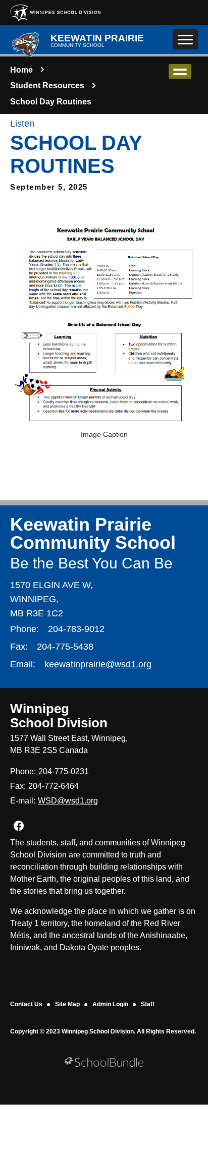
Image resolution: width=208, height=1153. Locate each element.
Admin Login (110, 1004)
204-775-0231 (63, 771)
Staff (147, 1004)
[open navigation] (185, 39)
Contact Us (26, 1004)
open (180, 71)
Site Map (67, 1004)
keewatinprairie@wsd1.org (97, 664)
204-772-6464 (53, 786)
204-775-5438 (65, 647)
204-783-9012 (76, 629)
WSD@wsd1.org (68, 800)
